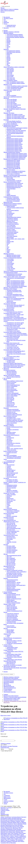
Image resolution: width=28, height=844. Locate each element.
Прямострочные (11, 206)
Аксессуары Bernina (12, 99)
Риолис (5, 612)
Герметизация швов (12, 233)
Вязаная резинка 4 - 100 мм (13, 582)
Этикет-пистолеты (11, 449)
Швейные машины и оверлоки (11, 31)
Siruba (8, 251)
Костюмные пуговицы (12, 481)
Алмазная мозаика (11, 621)
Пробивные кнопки (12, 486)
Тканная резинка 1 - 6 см (13, 583)
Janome (8, 46)
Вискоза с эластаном (12, 516)
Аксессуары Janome (12, 103)
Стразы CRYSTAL (8, 650)
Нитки (5, 379)
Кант (8, 543)
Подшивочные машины (13, 224)
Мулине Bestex (10, 629)
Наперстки (9, 441)
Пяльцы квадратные (12, 606)
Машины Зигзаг (11, 221)
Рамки (8, 504)
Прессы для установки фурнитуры (15, 298)
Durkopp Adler (10, 241)
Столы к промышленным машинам (13, 257)
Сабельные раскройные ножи (14, 291)
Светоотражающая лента (13, 531)
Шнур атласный (11, 562)
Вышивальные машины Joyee (14, 145)
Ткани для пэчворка (12, 422)
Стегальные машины (12, 236)
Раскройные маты (11, 417)
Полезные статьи (11, 26)
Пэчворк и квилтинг (11, 416)
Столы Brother (10, 260)
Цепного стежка (11, 229)
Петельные (9, 215)
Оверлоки (6, 49)
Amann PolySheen (11, 188)
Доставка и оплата (8, 18)
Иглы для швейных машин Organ (15, 81)
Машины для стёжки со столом (14, 114)
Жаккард (9, 514)
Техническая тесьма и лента (11, 535)
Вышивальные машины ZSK (14, 129)
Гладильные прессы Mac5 (13, 356)
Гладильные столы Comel (13, 316)
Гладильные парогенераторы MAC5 (16, 351)
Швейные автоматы (9, 253)
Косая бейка (10, 539)
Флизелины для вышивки (13, 201)
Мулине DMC (10, 631)
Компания (6, 22)
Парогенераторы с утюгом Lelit (15, 344)
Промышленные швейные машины (13, 203)
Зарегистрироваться (9, 10)
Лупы (8, 636)
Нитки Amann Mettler (12, 395)
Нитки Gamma (10, 387)
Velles (8, 252)
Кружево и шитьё (11, 551)
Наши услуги (7, 796)
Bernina (8, 40)
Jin (7, 245)
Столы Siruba (10, 264)
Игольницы (10, 440)
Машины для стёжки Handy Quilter (15, 117)
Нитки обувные (11, 383)
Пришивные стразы (12, 648)
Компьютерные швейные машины (15, 37)
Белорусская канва (11, 627)
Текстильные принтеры (10, 303)
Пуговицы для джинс (12, 479)
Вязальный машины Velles (10, 363)
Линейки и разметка (9, 425)
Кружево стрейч (11, 546)
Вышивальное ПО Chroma (13, 160)
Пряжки (9, 502)
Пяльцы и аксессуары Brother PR (12, 168)
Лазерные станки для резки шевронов (16, 130)
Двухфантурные (11, 362)
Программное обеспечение (10, 366)
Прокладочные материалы (10, 509)
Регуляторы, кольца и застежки (14, 574)
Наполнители (10, 424)
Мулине (6, 628)
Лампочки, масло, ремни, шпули (12, 90)
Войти (2, 10)
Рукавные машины (11, 230)
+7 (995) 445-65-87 (5, 6)
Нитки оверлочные (11, 389)
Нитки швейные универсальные (15, 380)
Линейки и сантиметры (13, 429)
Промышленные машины (10, 205)
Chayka (8, 44)
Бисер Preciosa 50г (11, 662)
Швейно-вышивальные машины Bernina (17, 155)
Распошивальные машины (13, 50)
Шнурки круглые (11, 564)
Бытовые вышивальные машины (15, 132)
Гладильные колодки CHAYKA (15, 311)
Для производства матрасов (14, 228)
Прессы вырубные (11, 302)
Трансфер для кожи (11, 541)
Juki (8, 48)
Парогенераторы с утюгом (10, 318)
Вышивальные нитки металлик (15, 186)
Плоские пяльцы (11, 169)
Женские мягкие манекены (13, 376)
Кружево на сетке (11, 548)
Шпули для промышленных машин (16, 282)
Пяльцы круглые (11, 605)
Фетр (5, 416)
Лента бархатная (11, 523)
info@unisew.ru (4, 9)
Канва (5, 624)
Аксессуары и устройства (13, 173)
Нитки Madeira (10, 399)
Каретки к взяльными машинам (13, 364)
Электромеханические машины (15, 34)
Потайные (9, 468)
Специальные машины (12, 232)
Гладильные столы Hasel (13, 337)
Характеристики (5, 747)
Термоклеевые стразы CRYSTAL (15, 651)
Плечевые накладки (9, 517)
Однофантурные (11, 360)
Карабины (9, 495)
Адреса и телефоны (13, 9)
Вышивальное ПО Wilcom (13, 167)
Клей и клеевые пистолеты (10, 451)
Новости (6, 802)
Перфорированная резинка (13, 589)
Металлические (10, 464)
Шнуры (5, 554)
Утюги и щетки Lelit (12, 345)
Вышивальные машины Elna (14, 142)
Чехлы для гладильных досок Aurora (16, 328)
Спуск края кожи (11, 225)
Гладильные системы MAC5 (14, 352)
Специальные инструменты (14, 445)
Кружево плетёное (11, 547)
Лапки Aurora (10, 68)
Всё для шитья (7, 378)
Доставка (9, 746)
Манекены (6, 368)
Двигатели (9, 110)
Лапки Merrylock (11, 79)
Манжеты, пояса (11, 587)
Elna (8, 45)
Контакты (6, 27)
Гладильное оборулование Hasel (12, 336)
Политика (3, 807)
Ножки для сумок (11, 500)
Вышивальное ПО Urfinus (13, 161)
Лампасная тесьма (11, 527)
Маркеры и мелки (11, 432)
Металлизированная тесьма (14, 528)
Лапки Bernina (10, 69)
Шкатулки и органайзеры (10, 455)
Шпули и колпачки (11, 95)
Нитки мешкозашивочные (13, 385)
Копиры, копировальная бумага (15, 426)
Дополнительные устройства (14, 180)
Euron (8, 191)
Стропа (8, 505)
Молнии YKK (10, 475)
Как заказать (7, 17)
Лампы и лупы (7, 634)
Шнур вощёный (11, 558)
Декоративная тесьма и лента (11, 521)
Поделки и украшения (12, 619)
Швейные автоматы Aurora (13, 255)
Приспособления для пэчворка (14, 421)
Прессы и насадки (11, 487)
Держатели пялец (11, 609)
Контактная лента (11, 537)
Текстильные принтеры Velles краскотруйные (14, 307)
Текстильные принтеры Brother (11, 667)
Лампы (8, 635)
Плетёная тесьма (11, 533)
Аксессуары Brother (12, 100)
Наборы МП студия (12, 601)
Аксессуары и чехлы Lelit (13, 348)
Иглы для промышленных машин (15, 272)
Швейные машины (8, 33)
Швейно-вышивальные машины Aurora (17, 153)
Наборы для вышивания (10, 593)
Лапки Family (10, 76)
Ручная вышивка (8, 592)
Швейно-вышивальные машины (12, 152)
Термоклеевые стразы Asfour (14, 654)
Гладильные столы (18, 317)
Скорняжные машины (12, 218)
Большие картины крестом (13, 594)
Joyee (8, 247)
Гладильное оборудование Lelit (11, 343)
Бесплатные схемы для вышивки (15, 623)
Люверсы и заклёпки (12, 490)
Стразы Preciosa (8, 658)
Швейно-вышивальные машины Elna (16, 157)
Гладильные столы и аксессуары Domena (17, 334)
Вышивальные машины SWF (14, 149)
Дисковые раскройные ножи (14, 290)
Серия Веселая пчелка (12, 616)
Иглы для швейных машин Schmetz (16, 83)
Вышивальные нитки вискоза (14, 184)
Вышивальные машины (10, 126)
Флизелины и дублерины (13, 510)
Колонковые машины (12, 222)
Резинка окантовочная (12, 577)
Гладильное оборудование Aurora (12, 325)
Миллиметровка (11, 433)
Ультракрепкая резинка (12, 590)
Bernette (9, 41)
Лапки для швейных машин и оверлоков (14, 67)
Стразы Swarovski (8, 646)
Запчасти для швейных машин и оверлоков (15, 109)
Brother (8, 42)
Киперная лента (11, 536)
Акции (5, 21)
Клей (8, 454)
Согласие (9, 807)
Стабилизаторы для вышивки (11, 196)
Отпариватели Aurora (12, 329)
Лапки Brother (10, 71)
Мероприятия (7, 798)
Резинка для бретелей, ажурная (14, 570)
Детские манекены (11, 374)
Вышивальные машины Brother (15, 141)
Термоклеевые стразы (12, 647)
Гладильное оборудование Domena (12, 332)
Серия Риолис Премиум (13, 613)
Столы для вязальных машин (14, 88)
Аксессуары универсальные (14, 104)
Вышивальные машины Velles (14, 150)
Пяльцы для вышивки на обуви (15, 172)
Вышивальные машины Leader (14, 146)
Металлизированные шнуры (14, 555)
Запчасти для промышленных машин (13, 287)
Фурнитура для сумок (9, 493)
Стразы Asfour (7, 652)
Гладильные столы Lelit (13, 347)
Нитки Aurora (10, 397)
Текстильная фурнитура (10, 520)
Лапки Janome (10, 75)
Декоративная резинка (12, 579)
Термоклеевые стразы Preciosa (14, 659)
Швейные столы (8, 84)
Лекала (8, 431)
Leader (8, 65)
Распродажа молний (12, 477)
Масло (8, 92)
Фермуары (9, 508)
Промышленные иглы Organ (14, 275)
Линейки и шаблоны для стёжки (15, 420)
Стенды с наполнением (13, 393)
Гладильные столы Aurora (13, 330)
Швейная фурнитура (9, 462)
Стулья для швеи (11, 268)
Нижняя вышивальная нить (14, 187)
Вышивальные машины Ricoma (15, 148)
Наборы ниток (10, 405)
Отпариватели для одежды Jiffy (15, 324)
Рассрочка (14, 746)
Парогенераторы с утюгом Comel (15, 314)
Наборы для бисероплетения (14, 598)
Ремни (8, 94)
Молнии (6, 463)
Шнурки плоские (11, 563)
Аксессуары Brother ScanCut (14, 107)
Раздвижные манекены (9, 370)
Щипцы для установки (12, 491)
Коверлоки (9, 53)
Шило (8, 447)
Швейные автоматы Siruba (13, 256)
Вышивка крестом (11, 596)
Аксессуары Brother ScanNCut (14, 122)
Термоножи (9, 293)
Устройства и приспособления (14, 643)
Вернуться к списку (6, 715)
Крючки (9, 489)
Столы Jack (9, 265)
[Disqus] (14, 770)
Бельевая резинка (11, 581)
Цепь (8, 506)
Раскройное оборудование (10, 288)
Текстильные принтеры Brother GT (15, 305)
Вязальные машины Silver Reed (11, 359)
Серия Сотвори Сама (12, 615)
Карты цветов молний (12, 472)
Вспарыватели (10, 437)
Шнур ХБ (9, 556)
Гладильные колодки (9, 310)
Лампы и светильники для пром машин (17, 286)
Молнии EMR (10, 471)
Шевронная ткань (8, 202)
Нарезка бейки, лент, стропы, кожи (15, 238)
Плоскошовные (10, 213)
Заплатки (9, 439)
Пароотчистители (21, 318)
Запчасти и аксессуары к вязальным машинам (13, 366)
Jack (8, 244)
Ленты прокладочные (12, 512)
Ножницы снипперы (12, 413)
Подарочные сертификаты (10, 123)
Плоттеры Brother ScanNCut (14, 121)
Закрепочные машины (12, 219)
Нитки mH (9, 401)
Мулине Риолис (11, 632)
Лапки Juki (9, 73)
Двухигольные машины (13, 210)
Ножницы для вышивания (13, 410)
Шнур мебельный (11, 559)
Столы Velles (10, 267)
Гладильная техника (9, 309)
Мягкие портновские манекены (12, 375)
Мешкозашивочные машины (14, 217)
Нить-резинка (10, 391)
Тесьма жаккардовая (12, 525)
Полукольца (10, 501)
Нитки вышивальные (12, 390)
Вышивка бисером (11, 597)
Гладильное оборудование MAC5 (12, 349)
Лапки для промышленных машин (15, 280)
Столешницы (10, 270)
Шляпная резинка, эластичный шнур (16, 585)
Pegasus (8, 249)
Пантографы (10, 178)
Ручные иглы (10, 444)
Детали (8, 111)
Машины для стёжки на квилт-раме (16, 115)
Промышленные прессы (10, 297)
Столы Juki (9, 261)
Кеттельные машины (20, 364)
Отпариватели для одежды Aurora (15, 322)
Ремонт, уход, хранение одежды (15, 448)
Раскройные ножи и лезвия (13, 418)
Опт (5, 19)
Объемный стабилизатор (13, 198)
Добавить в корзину (6, 743)
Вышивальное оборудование (11, 125)
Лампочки (9, 91)
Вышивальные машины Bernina (15, 140)
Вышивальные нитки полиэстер (15, 183)
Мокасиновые (10, 237)
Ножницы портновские (13, 409)
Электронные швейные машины (15, 35)
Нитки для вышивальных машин (12, 182)
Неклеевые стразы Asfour (13, 655)
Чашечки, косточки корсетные (14, 575)
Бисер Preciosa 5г (11, 663)
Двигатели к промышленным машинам (14, 271)
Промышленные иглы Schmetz (14, 274)
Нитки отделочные (11, 382)
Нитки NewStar (10, 402)
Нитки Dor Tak (10, 398)
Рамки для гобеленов (12, 608)
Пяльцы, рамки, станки (9, 604)
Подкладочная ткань (9, 513)
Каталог (3, 12)
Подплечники (10, 518)
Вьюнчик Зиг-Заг (11, 524)
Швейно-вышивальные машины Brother (17, 156)
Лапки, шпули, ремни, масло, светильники (14, 276)
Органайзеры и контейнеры (14, 458)
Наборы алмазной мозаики (13, 602)
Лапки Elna (9, 72)
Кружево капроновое (12, 550)
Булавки (9, 436)
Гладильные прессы (9, 317)
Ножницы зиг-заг (11, 412)
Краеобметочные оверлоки (13, 52)
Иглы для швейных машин (10, 80)
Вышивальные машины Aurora (14, 138)
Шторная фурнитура (9, 566)
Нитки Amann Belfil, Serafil (13, 394)
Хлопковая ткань (11, 460)
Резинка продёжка (11, 586)
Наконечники (10, 498)
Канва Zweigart (10, 625)
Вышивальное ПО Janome (13, 165)
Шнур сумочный (11, 560)
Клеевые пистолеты (12, 452)
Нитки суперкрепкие (12, 386)
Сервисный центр (11, 25)
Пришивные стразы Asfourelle (14, 657)
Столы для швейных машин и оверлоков (17, 86)
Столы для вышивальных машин (15, 87)
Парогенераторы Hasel (12, 339)
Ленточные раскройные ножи (14, 294)
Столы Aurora (10, 259)
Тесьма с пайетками (12, 532)
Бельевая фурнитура (9, 569)
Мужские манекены (12, 372)
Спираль (9, 466)
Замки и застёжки (11, 494)
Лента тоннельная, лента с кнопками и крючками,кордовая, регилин (16, 572)
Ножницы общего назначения (14, 414)
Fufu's (8, 192)
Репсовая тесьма (11, 529)
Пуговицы (6, 478)
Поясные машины (11, 226)
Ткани (5, 459)
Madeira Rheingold (11, 195)
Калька (8, 428)
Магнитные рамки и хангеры (14, 640)
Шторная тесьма (11, 567)
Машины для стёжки (9, 113)
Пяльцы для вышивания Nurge (14, 611)
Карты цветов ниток (12, 406)
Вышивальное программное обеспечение (14, 159)
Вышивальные (10, 234)
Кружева (6, 544)
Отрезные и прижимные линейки (15, 295)
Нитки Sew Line (11, 403)
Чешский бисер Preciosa (10, 661)
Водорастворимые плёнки (13, 199)
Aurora (8, 38)
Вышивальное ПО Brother (13, 164)
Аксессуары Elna (11, 102)
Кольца (8, 497)
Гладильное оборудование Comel (12, 313)
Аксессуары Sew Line (12, 106)
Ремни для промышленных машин (15, 283)
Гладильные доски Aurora (13, 326)
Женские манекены (11, 371)
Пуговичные (10, 214)
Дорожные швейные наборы (14, 456)
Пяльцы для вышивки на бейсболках (16, 171)
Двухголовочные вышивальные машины (17, 127)
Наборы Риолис (11, 600)
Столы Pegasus (10, 263)
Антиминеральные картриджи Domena (16, 333)
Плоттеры (6, 119)
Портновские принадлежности (11, 435)
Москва (2, 7)
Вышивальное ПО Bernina (13, 163)
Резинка (6, 578)
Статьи (5, 799)
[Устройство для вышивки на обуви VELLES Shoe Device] (15, 719)
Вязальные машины (9, 357)
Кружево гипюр (11, 552)
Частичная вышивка (12, 617)
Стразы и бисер (7, 644)
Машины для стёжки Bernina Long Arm (16, 118)
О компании (7, 795)
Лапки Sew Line (11, 77)
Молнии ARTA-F (11, 470)
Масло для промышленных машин (15, 284)
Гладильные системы (9, 320)
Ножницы (6, 408)
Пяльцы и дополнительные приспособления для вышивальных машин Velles (15, 176)
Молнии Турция (11, 474)
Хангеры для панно (12, 642)
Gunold (8, 194)
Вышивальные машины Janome (15, 144)
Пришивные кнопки (12, 485)
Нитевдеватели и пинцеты (13, 443)
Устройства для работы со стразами (13, 665)
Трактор (9, 467)
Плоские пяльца (11, 179)
